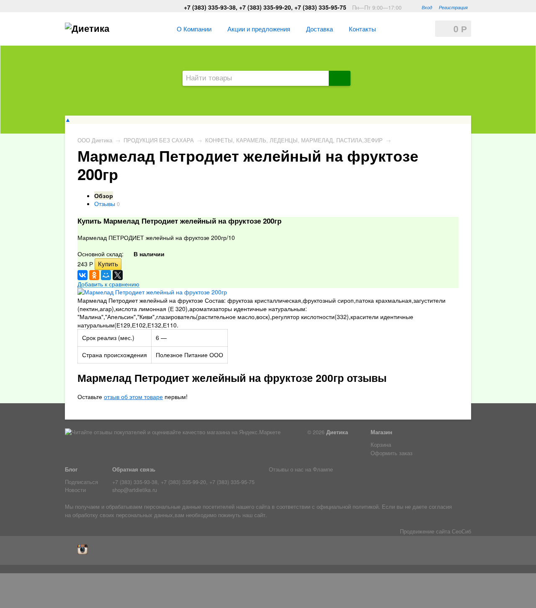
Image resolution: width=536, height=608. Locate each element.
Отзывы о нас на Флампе (301, 469)
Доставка (319, 28)
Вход (427, 7)
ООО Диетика (94, 140)
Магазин (381, 432)
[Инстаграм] (84, 552)
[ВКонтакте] (82, 275)
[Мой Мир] (106, 275)
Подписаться (81, 482)
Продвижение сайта (425, 531)
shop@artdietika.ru (134, 490)
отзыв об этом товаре (133, 396)
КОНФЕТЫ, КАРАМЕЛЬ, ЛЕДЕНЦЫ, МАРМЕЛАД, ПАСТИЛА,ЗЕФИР (294, 140)
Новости (75, 490)
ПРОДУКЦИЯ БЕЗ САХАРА (159, 140)
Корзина (381, 444)
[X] (118, 275)
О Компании (194, 28)
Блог (71, 469)
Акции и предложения (258, 28)
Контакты (362, 28)
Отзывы (104, 203)
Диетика (337, 432)
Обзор (103, 195)
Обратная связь (133, 469)
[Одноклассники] (94, 275)
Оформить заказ (391, 453)
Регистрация (453, 7)
